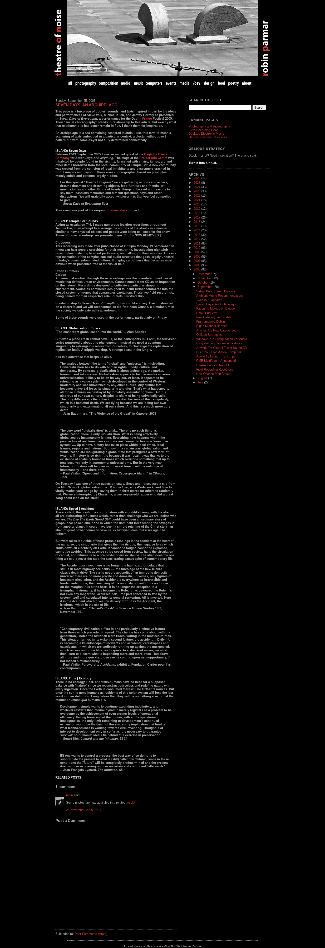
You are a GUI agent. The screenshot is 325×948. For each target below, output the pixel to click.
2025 (197, 182)
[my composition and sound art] (109, 83)
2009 (197, 252)
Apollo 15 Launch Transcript (215, 356)
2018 (197, 213)
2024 (197, 187)
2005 (197, 269)
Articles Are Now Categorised (216, 330)
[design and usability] (209, 83)
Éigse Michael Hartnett (212, 326)
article (130, 802)
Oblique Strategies (209, 334)
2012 (197, 239)
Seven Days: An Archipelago (86, 105)
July (200, 382)
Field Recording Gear (203, 130)
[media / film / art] (184, 83)
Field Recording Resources (214, 369)
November (204, 278)
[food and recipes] (221, 83)
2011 (197, 243)
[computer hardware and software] (154, 83)
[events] (170, 83)
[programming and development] (197, 83)
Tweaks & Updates (209, 300)
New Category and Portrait (214, 317)
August (202, 378)
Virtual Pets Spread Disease (215, 291)
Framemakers (118, 210)
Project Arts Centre (153, 158)
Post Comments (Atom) (91, 934)
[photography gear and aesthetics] (86, 83)
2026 (197, 178)
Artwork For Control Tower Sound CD (221, 348)
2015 (197, 226)
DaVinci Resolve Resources (208, 137)
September (205, 287)
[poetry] (233, 83)
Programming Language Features (219, 343)
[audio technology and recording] (126, 83)
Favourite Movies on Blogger (216, 308)
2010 (197, 248)
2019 (197, 208)
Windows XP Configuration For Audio (221, 339)
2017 (197, 217)
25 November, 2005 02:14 (83, 810)
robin (69, 795)
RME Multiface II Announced (216, 360)
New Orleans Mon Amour (213, 374)
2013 (197, 235)
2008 (197, 256)
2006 (197, 265)
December (204, 274)
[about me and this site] (246, 83)
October (203, 282)
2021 (197, 200)
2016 (197, 222)
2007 (197, 261)
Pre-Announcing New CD (213, 365)
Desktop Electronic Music (206, 133)
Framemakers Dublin (210, 321)
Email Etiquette (206, 313)
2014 (197, 230)
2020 (197, 204)
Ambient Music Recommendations (220, 295)
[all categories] (70, 83)
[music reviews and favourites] (138, 83)
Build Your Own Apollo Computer (218, 352)
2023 (197, 191)
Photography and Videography (209, 126)
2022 (197, 195)
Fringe (147, 118)
